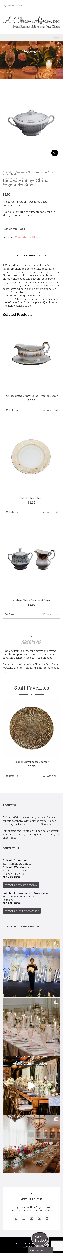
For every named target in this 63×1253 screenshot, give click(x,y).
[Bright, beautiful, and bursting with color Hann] (31, 1144)
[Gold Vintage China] (27, 457)
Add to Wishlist (14, 228)
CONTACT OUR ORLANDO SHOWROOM (21, 885)
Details (13, 410)
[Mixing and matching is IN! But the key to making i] (31, 1085)
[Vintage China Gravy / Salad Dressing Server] (27, 355)
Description (31, 255)
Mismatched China (24, 172)
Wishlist (52, 410)
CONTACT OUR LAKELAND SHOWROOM (22, 911)
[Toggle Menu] (56, 37)
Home (5, 172)
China (12, 172)
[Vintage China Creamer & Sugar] (27, 559)
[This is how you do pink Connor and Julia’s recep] (31, 1027)
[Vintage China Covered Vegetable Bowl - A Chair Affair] (31, 155)
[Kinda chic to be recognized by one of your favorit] (31, 968)
